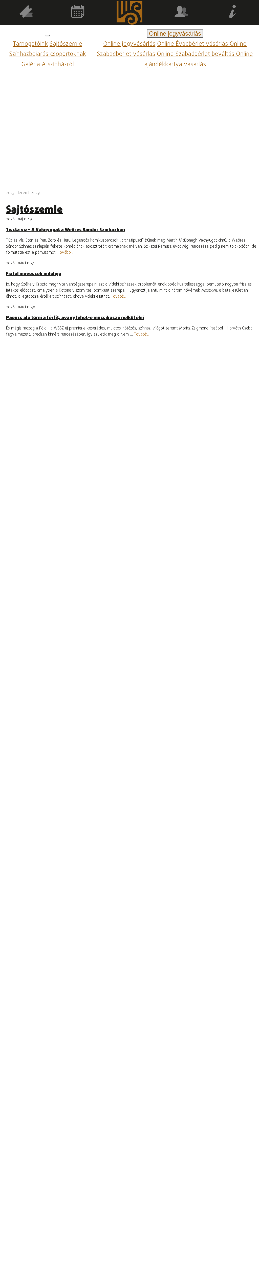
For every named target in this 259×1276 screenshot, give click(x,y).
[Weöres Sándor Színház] (130, 14)
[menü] (48, 35)
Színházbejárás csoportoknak (47, 54)
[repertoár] (26, 12)
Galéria (30, 64)
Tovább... (65, 253)
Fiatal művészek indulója (33, 273)
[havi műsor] (78, 12)
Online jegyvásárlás (129, 44)
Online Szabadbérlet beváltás (196, 54)
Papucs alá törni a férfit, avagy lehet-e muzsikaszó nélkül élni (75, 317)
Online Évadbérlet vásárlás (193, 44)
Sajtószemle (66, 44)
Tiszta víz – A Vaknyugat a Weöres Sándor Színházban (65, 229)
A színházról (58, 64)
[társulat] (181, 12)
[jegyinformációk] (233, 12)
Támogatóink (30, 44)
